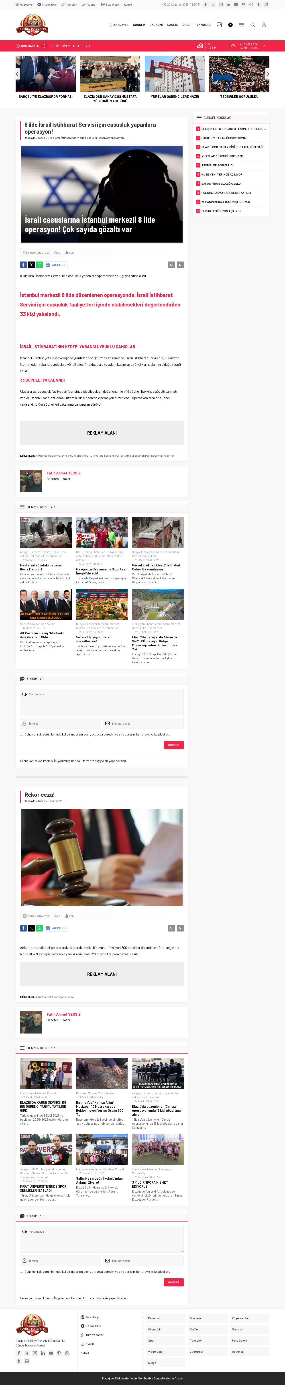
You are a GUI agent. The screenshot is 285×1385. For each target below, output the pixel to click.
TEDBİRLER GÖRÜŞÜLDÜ (239, 96)
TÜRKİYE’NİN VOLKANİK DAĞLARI (72, 46)
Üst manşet (37, 556)
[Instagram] (221, 4)
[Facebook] (206, 4)
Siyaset (35, 624)
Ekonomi (91, 624)
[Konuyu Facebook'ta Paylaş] (23, 264)
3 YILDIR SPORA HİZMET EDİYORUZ (150, 1184)
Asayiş (41, 137)
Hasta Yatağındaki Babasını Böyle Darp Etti (41, 567)
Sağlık (55, 552)
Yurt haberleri (54, 556)
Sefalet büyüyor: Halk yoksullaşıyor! (92, 639)
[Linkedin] (228, 4)
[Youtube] (236, 4)
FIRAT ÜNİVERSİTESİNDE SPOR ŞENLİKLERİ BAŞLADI (43, 1188)
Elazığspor (166, 1169)
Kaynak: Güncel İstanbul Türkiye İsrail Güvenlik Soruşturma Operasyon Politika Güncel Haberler (117, 455)
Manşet (45, 552)
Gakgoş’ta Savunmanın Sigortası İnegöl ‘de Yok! (101, 571)
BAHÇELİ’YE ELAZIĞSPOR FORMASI (46, 96)
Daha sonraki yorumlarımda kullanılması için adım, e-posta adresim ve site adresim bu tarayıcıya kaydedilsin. (97, 734)
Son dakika (149, 556)
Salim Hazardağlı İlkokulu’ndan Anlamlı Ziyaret (99, 1180)
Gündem (35, 552)
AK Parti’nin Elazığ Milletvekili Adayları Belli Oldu (42, 635)
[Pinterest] (243, 4)
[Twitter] (213, 4)
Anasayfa (29, 137)
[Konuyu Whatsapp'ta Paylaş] (39, 264)
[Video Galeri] (230, 24)
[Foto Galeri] (219, 24)
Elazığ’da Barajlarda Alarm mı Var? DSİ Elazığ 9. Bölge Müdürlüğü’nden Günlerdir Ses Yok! (154, 643)
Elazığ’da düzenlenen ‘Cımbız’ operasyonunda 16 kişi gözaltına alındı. (156, 1110)
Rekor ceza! (67, 996)
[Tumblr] (259, 4)
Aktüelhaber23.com (47, 455)
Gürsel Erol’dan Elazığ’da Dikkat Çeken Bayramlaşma (156, 567)
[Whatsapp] (251, 4)
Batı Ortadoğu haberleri (91, 552)
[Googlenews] (266, 4)
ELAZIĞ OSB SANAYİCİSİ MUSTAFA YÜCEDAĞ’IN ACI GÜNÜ (110, 98)
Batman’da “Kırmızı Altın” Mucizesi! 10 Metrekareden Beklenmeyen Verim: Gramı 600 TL (99, 1108)
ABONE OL (59, 265)
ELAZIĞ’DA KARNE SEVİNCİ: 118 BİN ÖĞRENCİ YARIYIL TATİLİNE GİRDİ (43, 1106)
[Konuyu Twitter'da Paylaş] (31, 264)
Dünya (111, 552)
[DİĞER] (241, 24)
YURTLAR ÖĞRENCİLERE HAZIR (175, 96)
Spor (61, 1173)
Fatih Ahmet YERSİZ (64, 473)
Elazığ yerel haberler (154, 552)
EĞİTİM (34, 1169)
